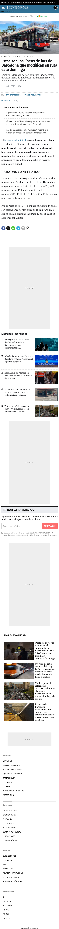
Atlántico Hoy (9, 827)
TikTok (6, 910)
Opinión (6, 786)
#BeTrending (8, 795)
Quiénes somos (9, 856)
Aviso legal (8, 869)
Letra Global (8, 823)
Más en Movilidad (15, 635)
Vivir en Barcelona (11, 765)
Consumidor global (12, 832)
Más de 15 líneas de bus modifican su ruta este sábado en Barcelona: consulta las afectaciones (27, 131)
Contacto (7, 860)
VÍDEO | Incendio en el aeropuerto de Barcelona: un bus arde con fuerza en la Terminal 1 (28, 122)
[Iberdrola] (42, 16)
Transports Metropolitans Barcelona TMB (24, 95)
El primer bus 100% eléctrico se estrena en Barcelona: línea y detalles (25, 114)
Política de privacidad (13, 873)
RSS (4, 864)
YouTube (6, 914)
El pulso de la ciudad (12, 769)
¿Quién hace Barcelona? (13, 774)
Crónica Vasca (9, 815)
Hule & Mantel (9, 836)
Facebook (7, 901)
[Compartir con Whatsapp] (13, 228)
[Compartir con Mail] (23, 228)
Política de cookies (11, 877)
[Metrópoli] (29, 7)
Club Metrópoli (10, 840)
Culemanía (7, 819)
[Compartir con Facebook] (3, 228)
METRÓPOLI (7, 101)
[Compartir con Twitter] (8, 228)
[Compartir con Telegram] (18, 228)
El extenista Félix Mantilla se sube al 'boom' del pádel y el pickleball (33, 2)
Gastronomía (9, 778)
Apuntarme (49, 526)
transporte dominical (15, 140)
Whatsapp (7, 918)
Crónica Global (10, 810)
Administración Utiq (12, 881)
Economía (7, 782)
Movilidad (7, 761)
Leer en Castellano (8, 11)
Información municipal (13, 791)
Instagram (7, 905)
